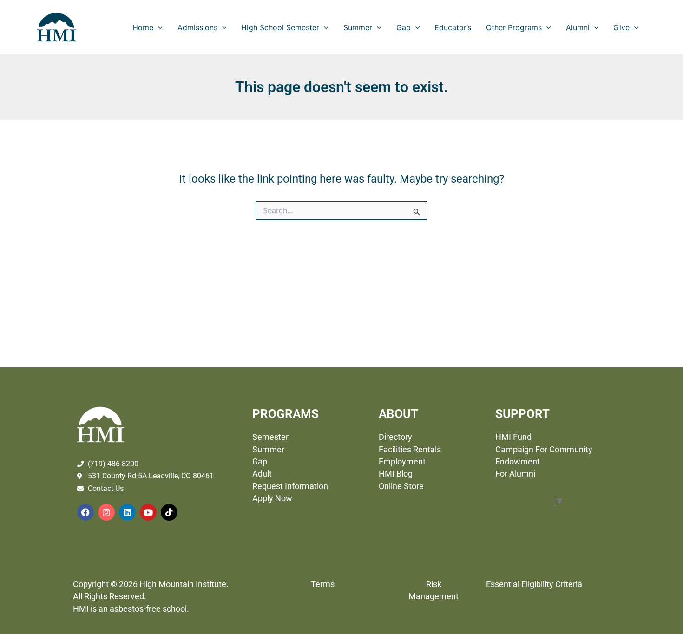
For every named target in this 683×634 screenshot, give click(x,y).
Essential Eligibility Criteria (534, 584)
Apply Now (272, 498)
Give (621, 27)
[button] (158, 27)
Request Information (290, 486)
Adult (262, 473)
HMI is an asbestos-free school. (131, 609)
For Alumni (516, 473)
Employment (402, 461)
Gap (403, 27)
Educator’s (452, 27)
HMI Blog (396, 473)
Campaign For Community (543, 449)
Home (142, 27)
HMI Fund (514, 437)
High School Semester (280, 27)
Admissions (197, 27)
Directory (397, 437)
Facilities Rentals (410, 449)
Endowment (517, 461)
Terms (323, 584)
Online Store (401, 486)
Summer (357, 27)
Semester (271, 437)
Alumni (578, 27)
